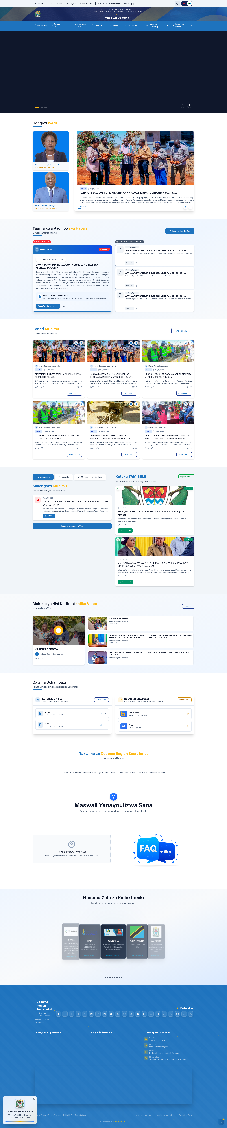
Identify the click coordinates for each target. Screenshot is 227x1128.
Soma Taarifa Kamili (46, 313)
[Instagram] (84, 1020)
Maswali (40, 3)
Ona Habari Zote (182, 337)
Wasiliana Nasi (87, 3)
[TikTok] (111, 1020)
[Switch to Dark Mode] (177, 3)
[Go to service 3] (110, 984)
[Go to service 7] (119, 984)
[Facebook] (58, 1020)
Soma (128, 269)
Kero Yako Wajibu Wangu (110, 3)
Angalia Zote (185, 483)
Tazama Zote (101, 706)
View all (188, 613)
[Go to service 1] (105, 984)
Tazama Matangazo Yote (72, 532)
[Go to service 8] (121, 984)
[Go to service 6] (117, 984)
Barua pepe (131, 3)
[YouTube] (144, 1020)
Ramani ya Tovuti (185, 1122)
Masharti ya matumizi (165, 1122)
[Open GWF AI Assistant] (221, 1122)
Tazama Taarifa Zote (181, 237)
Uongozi (72, 3)
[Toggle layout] (34, 1098)
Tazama (50, 522)
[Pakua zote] (101, 720)
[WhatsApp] (137, 1020)
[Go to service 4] (112, 984)
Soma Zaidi (84, 213)
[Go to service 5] (114, 984)
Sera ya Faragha (143, 1122)
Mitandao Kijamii (56, 3)
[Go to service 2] (107, 984)
